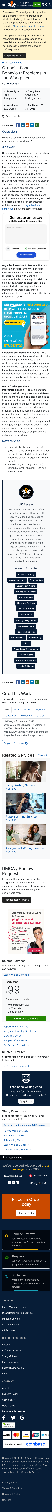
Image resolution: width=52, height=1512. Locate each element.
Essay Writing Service (15, 974)
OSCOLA (41, 715)
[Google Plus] (22, 1417)
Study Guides (9, 1356)
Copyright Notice (11, 1494)
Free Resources (10, 1362)
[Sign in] (49, 4)
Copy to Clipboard (14, 743)
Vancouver (10, 715)
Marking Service (12, 1035)
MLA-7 (27, 709)
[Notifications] (46, 4)
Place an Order (26, 1213)
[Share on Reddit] (27, 125)
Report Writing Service (16, 1026)
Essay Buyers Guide (14, 1135)
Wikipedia (26, 715)
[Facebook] (5, 1417)
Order (37, 4)
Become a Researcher (14, 1411)
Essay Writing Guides (15, 1144)
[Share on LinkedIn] (32, 125)
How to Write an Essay (16, 1130)
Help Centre (8, 1405)
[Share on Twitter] (23, 125)
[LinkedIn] (13, 1417)
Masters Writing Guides (16, 1149)
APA (7, 709)
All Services (8, 1330)
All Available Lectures (15, 1066)
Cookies (6, 1499)
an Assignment (26, 1018)
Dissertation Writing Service (17, 1312)
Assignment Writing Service (18, 1031)
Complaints (8, 1399)
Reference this (13, 116)
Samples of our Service (16, 1040)
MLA (16, 709)
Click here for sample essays (28, 26)
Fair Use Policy (10, 1393)
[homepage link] (3, 62)
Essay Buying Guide (13, 1367)
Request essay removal (16, 899)
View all (43, 755)
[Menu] (4, 4)
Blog (4, 1373)
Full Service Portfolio (15, 1045)
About (5, 1388)
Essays (6, 1344)
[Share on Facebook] (18, 125)
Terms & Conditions (13, 1488)
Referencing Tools (13, 1140)
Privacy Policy (10, 1482)
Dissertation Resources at (24, 1125)
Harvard (40, 709)
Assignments (15, 62)
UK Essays (12, 83)
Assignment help (11, 1324)
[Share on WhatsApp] (37, 125)
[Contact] (43, 4)
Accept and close (12, 55)
